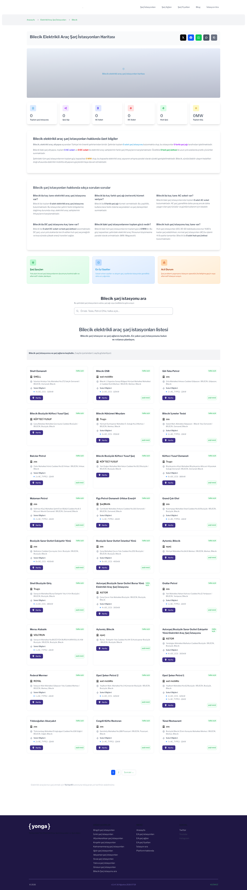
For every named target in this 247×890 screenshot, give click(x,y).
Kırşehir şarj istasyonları (104, 842)
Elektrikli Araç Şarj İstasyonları (53, 20)
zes (168, 376)
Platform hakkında (145, 850)
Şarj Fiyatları (184, 7)
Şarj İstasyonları (148, 7)
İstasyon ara (142, 846)
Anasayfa (31, 20)
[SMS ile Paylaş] (206, 37)
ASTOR (104, 592)
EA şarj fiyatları (143, 842)
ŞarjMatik (105, 504)
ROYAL (37, 681)
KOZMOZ (214, 884)
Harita (38, 398)
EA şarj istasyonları (145, 834)
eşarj (168, 546)
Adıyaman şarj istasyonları (105, 855)
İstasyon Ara (213, 7)
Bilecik (74, 20)
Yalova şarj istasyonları (104, 863)
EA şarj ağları (142, 838)
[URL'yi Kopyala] (214, 37)
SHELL (37, 376)
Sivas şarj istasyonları (103, 859)
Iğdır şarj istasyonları (103, 850)
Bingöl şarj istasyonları (104, 830)
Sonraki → (129, 772)
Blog (198, 7)
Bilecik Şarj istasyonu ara (105, 871)
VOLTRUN (39, 635)
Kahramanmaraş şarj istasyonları (108, 846)
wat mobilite (106, 376)
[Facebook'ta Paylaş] (191, 37)
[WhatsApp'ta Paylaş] (199, 37)
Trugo (103, 419)
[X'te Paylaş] (183, 37)
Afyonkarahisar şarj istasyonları (108, 838)
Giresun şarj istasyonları (104, 867)
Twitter (182, 830)
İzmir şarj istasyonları (103, 834)
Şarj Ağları (167, 7)
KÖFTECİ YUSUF (43, 419)
